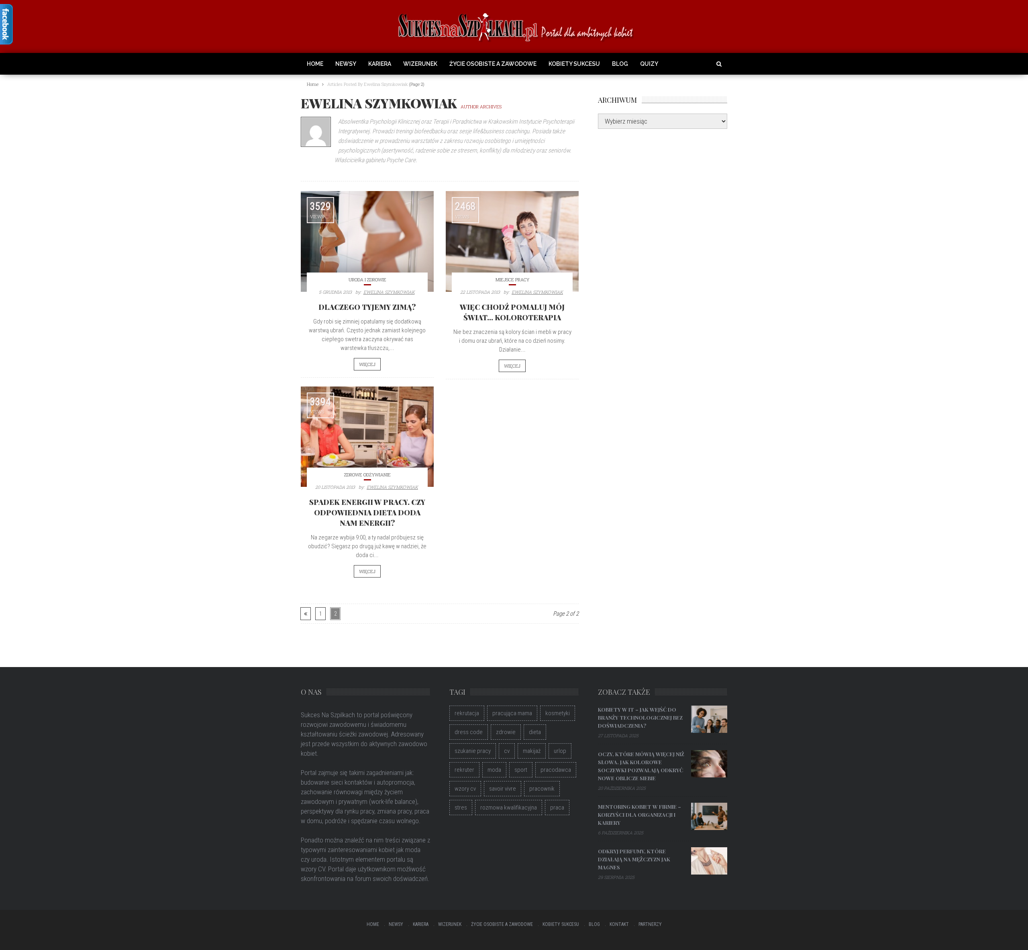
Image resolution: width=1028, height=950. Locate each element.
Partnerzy (650, 924)
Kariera (379, 64)
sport (520, 769)
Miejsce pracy (512, 280)
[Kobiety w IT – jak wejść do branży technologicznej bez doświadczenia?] (709, 719)
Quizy (649, 64)
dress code (469, 732)
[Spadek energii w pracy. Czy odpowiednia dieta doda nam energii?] (367, 437)
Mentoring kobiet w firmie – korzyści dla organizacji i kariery (639, 814)
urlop (560, 751)
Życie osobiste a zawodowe (492, 64)
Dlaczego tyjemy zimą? (367, 307)
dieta (535, 732)
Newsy (345, 64)
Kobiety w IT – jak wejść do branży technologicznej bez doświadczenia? (640, 717)
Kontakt (619, 924)
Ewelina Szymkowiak (389, 292)
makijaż (532, 751)
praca (557, 807)
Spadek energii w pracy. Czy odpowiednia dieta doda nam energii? (367, 512)
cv (507, 751)
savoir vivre (502, 788)
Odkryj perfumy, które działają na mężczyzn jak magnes (634, 859)
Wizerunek (420, 64)
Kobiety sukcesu (574, 64)
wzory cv (465, 788)
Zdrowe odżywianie (367, 475)
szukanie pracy (473, 751)
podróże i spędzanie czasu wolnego (372, 821)
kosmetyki (557, 713)
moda (494, 769)
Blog (620, 64)
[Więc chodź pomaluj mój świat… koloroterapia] (512, 241)
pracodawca (556, 769)
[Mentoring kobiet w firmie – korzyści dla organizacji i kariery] (709, 816)
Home (315, 64)
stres (461, 807)
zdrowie (506, 732)
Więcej (367, 364)
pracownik (542, 788)
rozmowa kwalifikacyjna (508, 807)
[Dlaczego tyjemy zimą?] (367, 241)
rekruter (464, 769)
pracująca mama (512, 713)
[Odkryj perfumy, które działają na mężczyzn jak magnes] (709, 861)
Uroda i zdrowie (367, 280)
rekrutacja (467, 713)
